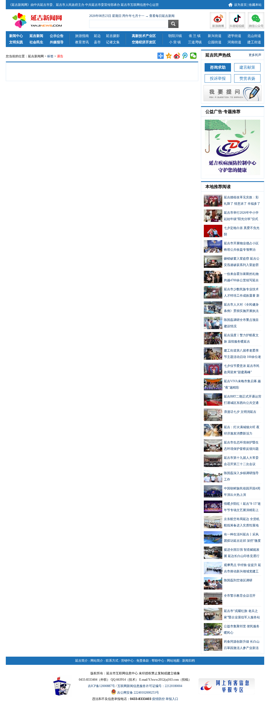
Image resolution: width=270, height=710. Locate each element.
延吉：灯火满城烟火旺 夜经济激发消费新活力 (241, 430)
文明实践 (16, 42)
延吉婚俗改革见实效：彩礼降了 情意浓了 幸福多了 (242, 200)
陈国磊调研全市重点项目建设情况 (241, 323)
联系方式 (112, 660)
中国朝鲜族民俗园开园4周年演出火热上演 (242, 492)
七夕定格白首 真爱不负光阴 (241, 231)
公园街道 (214, 42)
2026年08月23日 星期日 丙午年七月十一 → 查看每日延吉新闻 (132, 16)
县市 (97, 42)
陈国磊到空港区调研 (238, 580)
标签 (50, 56)
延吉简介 (81, 660)
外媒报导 (57, 42)
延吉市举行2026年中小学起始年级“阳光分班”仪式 (241, 216)
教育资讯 (82, 42)
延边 (97, 36)
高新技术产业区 (144, 36)
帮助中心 (158, 660)
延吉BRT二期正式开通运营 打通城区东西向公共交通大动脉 (232, 400)
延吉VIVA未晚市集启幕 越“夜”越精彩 (242, 384)
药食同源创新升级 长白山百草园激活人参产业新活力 (231, 645)
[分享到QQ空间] (169, 56)
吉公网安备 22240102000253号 (137, 692)
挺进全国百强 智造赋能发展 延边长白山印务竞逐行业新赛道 (231, 553)
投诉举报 (218, 78)
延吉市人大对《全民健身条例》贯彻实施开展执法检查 (231, 308)
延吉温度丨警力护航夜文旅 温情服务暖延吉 (241, 338)
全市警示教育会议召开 (239, 595)
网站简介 (96, 660)
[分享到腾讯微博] (185, 56)
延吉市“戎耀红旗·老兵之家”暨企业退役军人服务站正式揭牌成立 (232, 614)
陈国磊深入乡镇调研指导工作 (241, 476)
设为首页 (240, 5)
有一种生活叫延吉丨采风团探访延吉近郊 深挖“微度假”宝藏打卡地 (232, 538)
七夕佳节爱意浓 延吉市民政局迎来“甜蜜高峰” (241, 369)
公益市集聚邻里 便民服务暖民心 (241, 629)
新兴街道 (214, 36)
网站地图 (173, 660)
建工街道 (254, 42)
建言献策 (247, 67)
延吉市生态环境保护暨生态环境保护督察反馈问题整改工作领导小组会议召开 (231, 446)
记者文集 (113, 42)
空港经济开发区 (144, 42)
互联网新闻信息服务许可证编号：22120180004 (149, 686)
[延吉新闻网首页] (39, 20)
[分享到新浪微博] (177, 56)
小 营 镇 (175, 42)
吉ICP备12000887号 (101, 686)
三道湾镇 (195, 42)
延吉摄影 (113, 36)
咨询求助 (218, 67)
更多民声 (255, 55)
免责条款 (142, 660)
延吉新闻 (36, 36)
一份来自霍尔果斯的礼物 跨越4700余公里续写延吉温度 (231, 277)
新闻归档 (188, 660)
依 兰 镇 (195, 36)
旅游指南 (82, 36)
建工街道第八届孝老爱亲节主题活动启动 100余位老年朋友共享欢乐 (232, 354)
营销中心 (127, 660)
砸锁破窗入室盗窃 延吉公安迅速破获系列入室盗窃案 (231, 262)
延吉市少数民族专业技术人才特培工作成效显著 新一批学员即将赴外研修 (231, 292)
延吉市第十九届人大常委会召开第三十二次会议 (241, 461)
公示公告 (57, 36)
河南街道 (234, 42)
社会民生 (36, 42)
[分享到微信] (193, 56)
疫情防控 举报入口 (165, 699)
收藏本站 (255, 5)
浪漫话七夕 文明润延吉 (240, 412)
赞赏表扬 (247, 78)
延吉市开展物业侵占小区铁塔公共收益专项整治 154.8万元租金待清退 (231, 247)
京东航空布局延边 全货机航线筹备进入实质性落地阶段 (231, 522)
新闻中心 (16, 36)
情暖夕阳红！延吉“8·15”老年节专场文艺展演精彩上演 (232, 507)
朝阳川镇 (175, 36)
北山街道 (254, 36)
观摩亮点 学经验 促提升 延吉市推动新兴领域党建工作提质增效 (232, 568)
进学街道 (234, 36)
